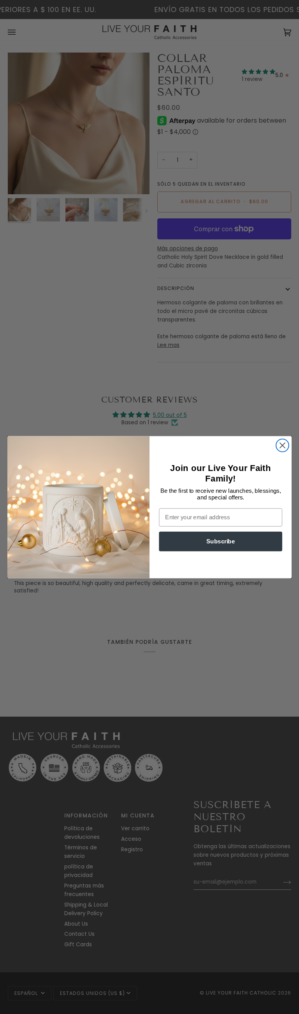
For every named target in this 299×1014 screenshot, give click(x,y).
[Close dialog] (282, 445)
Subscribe (220, 541)
